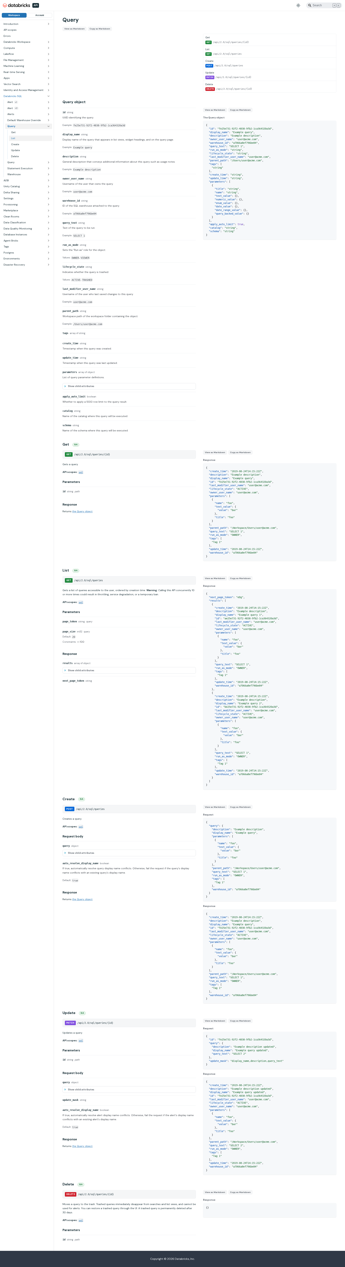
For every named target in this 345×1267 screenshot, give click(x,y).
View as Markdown (74, 28)
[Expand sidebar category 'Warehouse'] (48, 174)
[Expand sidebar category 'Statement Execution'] (48, 168)
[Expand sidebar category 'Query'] (48, 162)
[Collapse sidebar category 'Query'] (48, 126)
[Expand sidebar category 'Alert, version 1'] (48, 102)
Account (39, 15)
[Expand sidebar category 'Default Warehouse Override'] (48, 120)
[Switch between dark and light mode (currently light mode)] (298, 5)
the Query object (82, 511)
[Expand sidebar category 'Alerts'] (48, 114)
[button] (26, 42)
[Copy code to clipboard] (332, 125)
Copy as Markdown (99, 28)
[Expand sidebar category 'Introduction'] (48, 24)
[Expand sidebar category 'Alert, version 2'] (48, 108)
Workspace (14, 15)
